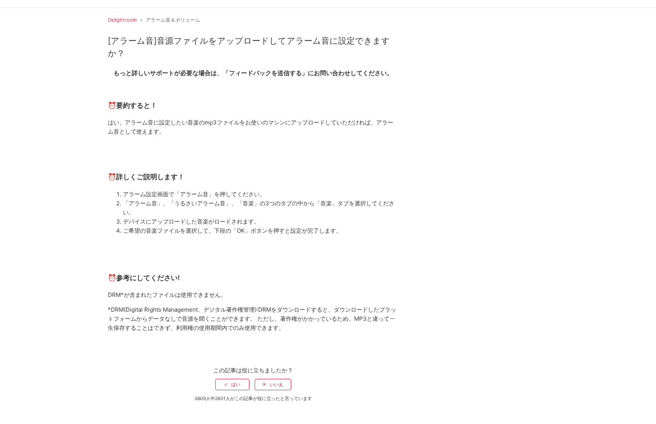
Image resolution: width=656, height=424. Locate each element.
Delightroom (122, 20)
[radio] (232, 384)
